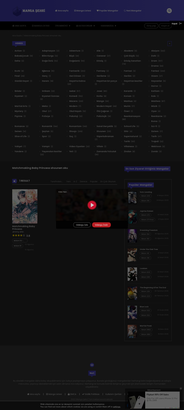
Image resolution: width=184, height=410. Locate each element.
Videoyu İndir (101, 224)
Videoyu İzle (82, 224)
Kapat (174, 23)
